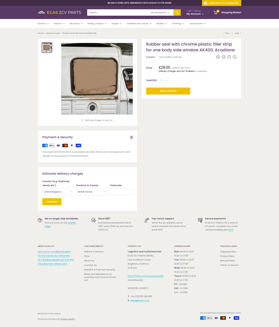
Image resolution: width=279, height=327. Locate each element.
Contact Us (90, 265)
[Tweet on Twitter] (229, 57)
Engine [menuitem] (115, 23)
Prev (227, 33)
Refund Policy (227, 260)
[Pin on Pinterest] (224, 57)
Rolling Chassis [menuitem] (95, 23)
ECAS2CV (150, 57)
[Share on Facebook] (218, 57)
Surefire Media (68, 319)
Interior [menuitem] (57, 23)
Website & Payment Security (99, 269)
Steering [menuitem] (176, 23)
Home (41, 33)
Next (237, 33)
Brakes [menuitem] (160, 23)
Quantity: (151, 80)
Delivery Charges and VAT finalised (176, 71)
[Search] (177, 12)
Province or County (87, 185)
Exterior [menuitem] (42, 23)
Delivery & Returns (93, 251)
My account (194, 14)
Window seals (53, 33)
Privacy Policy (227, 256)
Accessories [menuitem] (196, 23)
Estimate (52, 201)
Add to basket (168, 90)
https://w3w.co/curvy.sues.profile (146, 275)
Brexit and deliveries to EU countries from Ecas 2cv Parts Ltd (100, 277)
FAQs (87, 256)
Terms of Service (229, 265)
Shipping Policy (228, 251)
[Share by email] (235, 57)
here (230, 229)
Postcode (115, 185)
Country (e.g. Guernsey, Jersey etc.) (56, 183)
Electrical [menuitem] (74, 23)
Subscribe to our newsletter (224, 2)
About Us (89, 260)
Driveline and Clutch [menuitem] (137, 23)
